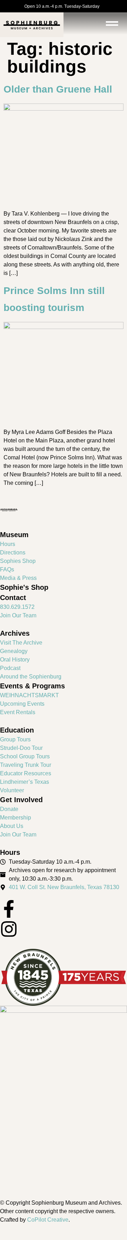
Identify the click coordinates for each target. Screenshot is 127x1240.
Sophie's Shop (24, 587)
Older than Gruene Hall (58, 89)
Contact (13, 597)
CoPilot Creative (47, 1220)
